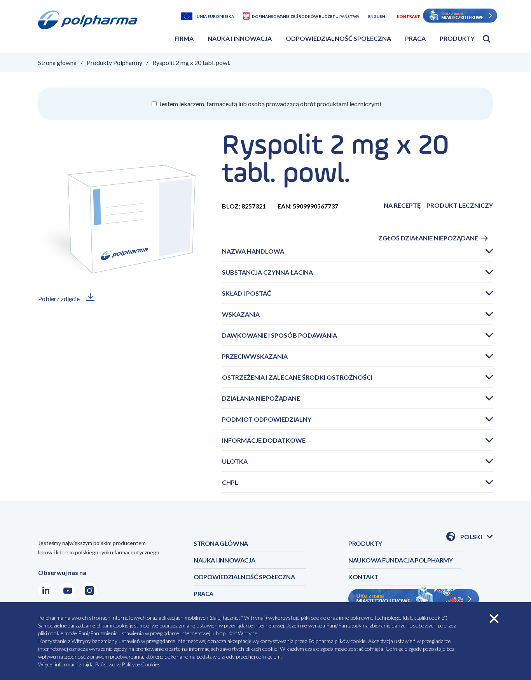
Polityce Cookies (141, 664)
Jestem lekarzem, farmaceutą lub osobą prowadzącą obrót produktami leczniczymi (269, 103)
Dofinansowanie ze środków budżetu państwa (305, 16)
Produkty (457, 38)
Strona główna (57, 62)
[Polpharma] (90, 29)
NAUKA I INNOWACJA (224, 560)
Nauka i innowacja (240, 38)
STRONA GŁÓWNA (221, 543)
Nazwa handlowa (253, 251)
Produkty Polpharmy (114, 62)
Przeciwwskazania (255, 356)
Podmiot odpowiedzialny (266, 419)
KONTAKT (363, 576)
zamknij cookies (494, 618)
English (376, 16)
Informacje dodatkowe (264, 440)
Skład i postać (246, 293)
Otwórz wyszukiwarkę (486, 39)
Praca (415, 38)
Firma (184, 38)
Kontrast (408, 16)
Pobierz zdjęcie (59, 298)
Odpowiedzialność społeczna (338, 38)
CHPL (230, 482)
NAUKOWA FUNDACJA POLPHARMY (400, 560)
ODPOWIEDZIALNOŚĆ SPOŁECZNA (244, 576)
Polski (476, 537)
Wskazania (241, 314)
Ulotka (235, 461)
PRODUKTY (365, 543)
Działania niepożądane (261, 398)
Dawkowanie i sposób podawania (279, 335)
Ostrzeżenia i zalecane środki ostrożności (297, 377)
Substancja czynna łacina (267, 272)
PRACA (203, 593)
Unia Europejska (215, 16)
